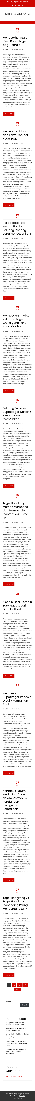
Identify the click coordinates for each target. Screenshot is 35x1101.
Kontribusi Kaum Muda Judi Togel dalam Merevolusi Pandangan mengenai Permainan (15, 800)
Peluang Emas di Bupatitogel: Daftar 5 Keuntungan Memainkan (17, 413)
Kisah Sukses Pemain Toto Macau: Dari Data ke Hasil (17, 605)
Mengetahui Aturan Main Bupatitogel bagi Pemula (16, 41)
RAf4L (6, 50)
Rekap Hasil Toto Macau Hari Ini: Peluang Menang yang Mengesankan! (17, 228)
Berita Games (18, 50)
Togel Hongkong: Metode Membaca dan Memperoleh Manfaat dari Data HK (15, 510)
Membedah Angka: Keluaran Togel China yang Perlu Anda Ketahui (16, 321)
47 (25, 985)
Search (8, 1001)
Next (17, 989)
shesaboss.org (17, 14)
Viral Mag (23, 1096)
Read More (9, 114)
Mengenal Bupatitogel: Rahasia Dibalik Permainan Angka (17, 698)
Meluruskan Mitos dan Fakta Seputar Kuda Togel (15, 135)
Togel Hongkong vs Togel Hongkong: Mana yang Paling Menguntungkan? (16, 903)
